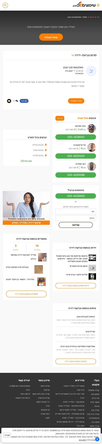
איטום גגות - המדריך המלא (73, 402)
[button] (5, 5)
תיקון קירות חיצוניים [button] (79, 266)
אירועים (47, 390)
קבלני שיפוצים (93, 390)
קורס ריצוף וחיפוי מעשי (41, 394)
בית (98, 17)
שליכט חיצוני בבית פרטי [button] (77, 274)
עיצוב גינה (80, 426)
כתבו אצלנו (45, 414)
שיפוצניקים (95, 394)
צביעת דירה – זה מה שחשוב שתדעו (70, 422)
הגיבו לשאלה (76, 101)
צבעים (92, 17)
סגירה (7, 435)
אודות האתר (45, 386)
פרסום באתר (25, 394)
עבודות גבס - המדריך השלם (73, 418)
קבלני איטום (94, 426)
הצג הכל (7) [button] (26, 161)
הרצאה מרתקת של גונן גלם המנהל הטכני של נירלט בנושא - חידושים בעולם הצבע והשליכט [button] (72, 258)
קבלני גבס (95, 410)
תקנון (48, 418)
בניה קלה (80, 390)
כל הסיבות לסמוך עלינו (43, 404)
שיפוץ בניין (95, 422)
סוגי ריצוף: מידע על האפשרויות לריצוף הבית (69, 396)
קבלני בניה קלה (93, 414)
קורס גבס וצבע (44, 398)
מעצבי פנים (95, 402)
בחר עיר (60, 118)
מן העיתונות (45, 410)
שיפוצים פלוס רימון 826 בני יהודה (19, 388)
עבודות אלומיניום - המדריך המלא (71, 406)
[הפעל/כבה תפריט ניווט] (98, 5)
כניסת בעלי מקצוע (23, 398)
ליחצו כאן (82, 440)
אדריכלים (95, 398)
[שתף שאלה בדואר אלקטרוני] (9, 101)
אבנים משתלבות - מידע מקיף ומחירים (69, 414)
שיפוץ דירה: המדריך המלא (74, 386)
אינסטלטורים (94, 418)
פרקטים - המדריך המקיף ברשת (72, 410)
